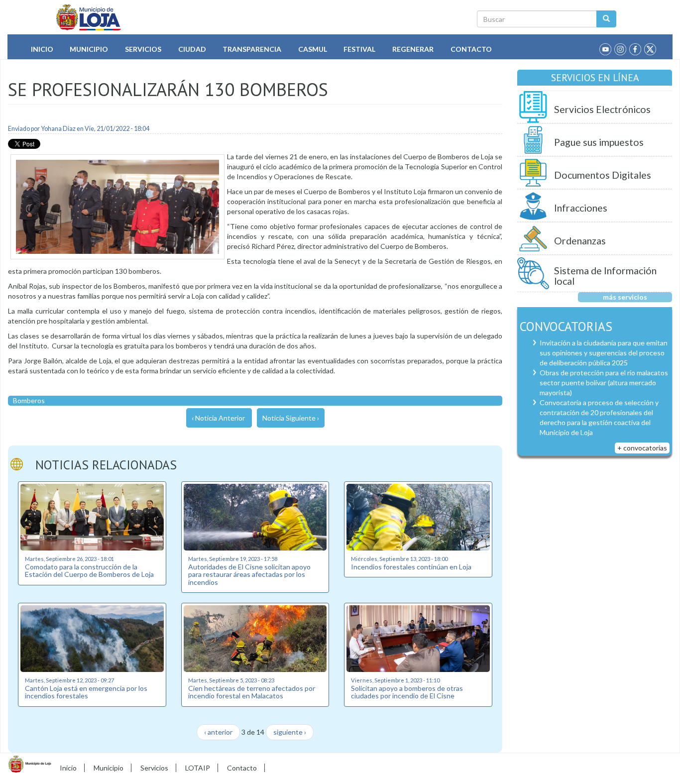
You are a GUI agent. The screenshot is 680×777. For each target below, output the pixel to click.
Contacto (471, 49)
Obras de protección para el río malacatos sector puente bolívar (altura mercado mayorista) (604, 382)
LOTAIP (197, 768)
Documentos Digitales (602, 175)
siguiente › (289, 732)
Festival (359, 49)
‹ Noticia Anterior (218, 418)
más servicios (625, 297)
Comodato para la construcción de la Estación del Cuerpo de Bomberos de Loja (89, 570)
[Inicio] (88, 17)
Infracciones (580, 208)
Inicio (42, 49)
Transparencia (252, 49)
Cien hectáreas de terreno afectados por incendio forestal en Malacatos (251, 692)
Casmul (312, 49)
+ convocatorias (642, 448)
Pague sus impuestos (599, 142)
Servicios (143, 49)
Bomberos (29, 400)
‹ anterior (218, 732)
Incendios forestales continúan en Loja (411, 566)
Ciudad (192, 49)
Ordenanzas (580, 240)
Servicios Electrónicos (602, 109)
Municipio (89, 49)
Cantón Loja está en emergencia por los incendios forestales (86, 692)
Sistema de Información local (605, 276)
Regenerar (413, 49)
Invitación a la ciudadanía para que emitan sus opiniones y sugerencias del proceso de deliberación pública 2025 (604, 352)
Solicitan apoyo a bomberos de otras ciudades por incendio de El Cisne (407, 692)
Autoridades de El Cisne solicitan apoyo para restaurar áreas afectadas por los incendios (249, 574)
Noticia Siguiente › (290, 418)
